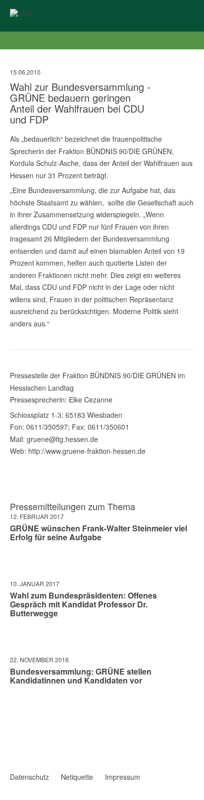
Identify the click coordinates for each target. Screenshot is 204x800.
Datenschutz (29, 776)
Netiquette (77, 776)
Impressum (122, 776)
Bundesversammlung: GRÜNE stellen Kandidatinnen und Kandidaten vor (81, 676)
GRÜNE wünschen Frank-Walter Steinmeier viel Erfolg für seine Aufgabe (98, 532)
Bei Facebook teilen (14, 709)
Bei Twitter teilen (27, 709)
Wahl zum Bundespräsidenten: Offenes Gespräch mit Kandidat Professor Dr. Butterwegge (83, 604)
